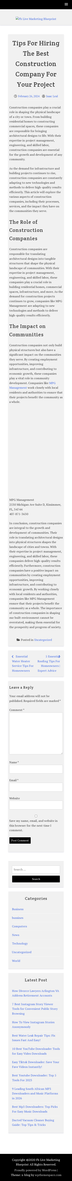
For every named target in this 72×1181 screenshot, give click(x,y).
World (16, 961)
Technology (20, 943)
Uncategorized (43, 640)
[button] (66, 4)
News (15, 935)
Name (14, 762)
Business (17, 909)
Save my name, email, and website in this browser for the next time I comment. (33, 825)
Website (14, 798)
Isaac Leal (52, 96)
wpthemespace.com (48, 1175)
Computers (19, 926)
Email (13, 780)
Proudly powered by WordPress (35, 1170)
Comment (16, 710)
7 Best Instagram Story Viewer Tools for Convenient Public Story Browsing (35, 1009)
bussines (17, 918)
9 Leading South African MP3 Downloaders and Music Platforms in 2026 (35, 1093)
